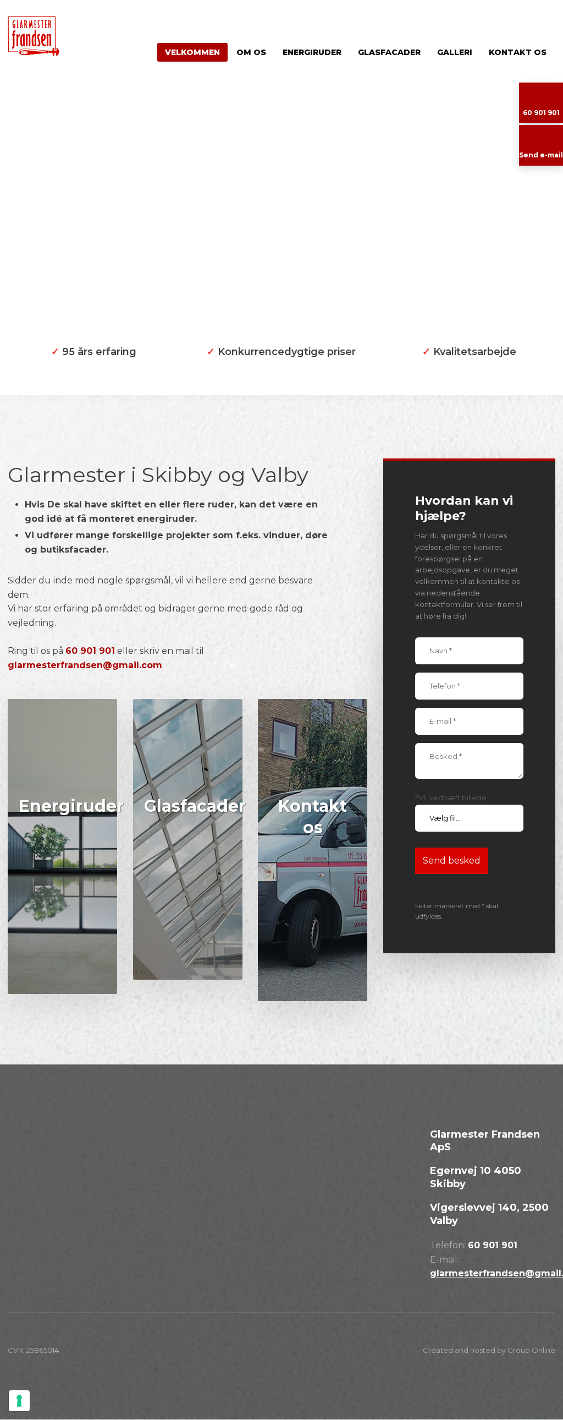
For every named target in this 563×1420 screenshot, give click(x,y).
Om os (251, 52)
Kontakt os (518, 52)
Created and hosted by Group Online (489, 1350)
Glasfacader (389, 52)
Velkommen (192, 52)
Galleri (454, 52)
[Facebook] (19, 1168)
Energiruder (312, 52)
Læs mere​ (62, 965)
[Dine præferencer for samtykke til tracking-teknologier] (19, 1400)
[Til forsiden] (47, 36)
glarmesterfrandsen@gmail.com (85, 665)
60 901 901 (90, 651)
